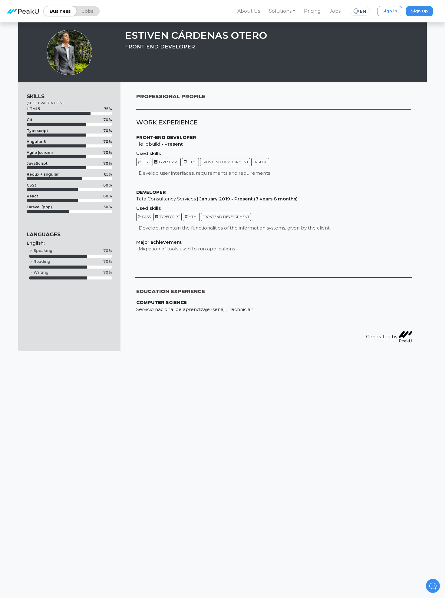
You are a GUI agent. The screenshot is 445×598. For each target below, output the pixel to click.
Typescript (168, 162)
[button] (282, 11)
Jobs (335, 11)
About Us (248, 11)
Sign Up (419, 10)
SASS (146, 217)
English (260, 162)
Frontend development (225, 162)
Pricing (312, 11)
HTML (192, 162)
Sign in (389, 10)
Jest (145, 162)
